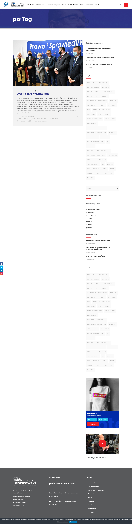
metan (89, 137)
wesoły (44, 121)
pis (42, 119)
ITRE (99, 114)
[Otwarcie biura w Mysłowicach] (48, 63)
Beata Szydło (102, 82)
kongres (112, 132)
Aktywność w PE (93, 487)
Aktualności (92, 483)
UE (103, 164)
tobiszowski (36, 121)
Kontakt (91, 512)
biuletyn (105, 87)
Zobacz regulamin (62, 522)
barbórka (90, 82)
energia (101, 105)
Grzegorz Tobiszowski (25, 116)
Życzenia (89, 228)
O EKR (90, 498)
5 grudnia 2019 (90, 259)
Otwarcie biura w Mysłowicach (33, 93)
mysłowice (36, 119)
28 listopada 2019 (90, 252)
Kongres (89, 218)
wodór (112, 168)
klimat (107, 114)
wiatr (105, 168)
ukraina (110, 164)
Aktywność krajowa (35, 91)
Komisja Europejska (94, 119)
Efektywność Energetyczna (97, 100)
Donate (92, 424)
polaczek (47, 119)
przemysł (90, 146)
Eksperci (91, 494)
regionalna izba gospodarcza (98, 150)
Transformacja (93, 164)
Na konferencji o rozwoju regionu (98, 240)
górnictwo (91, 114)
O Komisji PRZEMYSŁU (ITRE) (95, 256)
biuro (19, 119)
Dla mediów (92, 509)
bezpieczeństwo (93, 87)
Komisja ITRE (110, 119)
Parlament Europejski (95, 141)
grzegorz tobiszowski (101, 110)
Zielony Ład (108, 173)
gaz (88, 110)
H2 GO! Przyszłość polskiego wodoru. (99, 64)
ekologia (113, 100)
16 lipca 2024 (89, 53)
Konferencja (91, 123)
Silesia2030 (113, 155)
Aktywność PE (91, 212)
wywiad (89, 173)
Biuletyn (91, 501)
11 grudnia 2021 (21, 91)
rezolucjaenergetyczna (96, 155)
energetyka (91, 105)
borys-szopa (26, 119)
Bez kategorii (90, 215)
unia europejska (93, 168)
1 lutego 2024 (89, 67)
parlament (105, 137)
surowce (90, 159)
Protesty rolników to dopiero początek (100, 57)
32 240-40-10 (19, 505)
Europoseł (112, 105)
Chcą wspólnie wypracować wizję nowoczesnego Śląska (98, 248)
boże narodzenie (93, 91)
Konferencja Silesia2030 (96, 128)
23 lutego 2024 (90, 60)
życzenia (90, 177)
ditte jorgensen (102, 96)
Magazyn (89, 222)
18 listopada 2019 (90, 243)
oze (96, 137)
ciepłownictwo (108, 91)
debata (89, 96)
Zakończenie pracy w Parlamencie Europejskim (98, 49)
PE (108, 141)
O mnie (90, 505)
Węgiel (98, 173)
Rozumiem (73, 522)
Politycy (89, 225)
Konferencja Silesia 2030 (96, 132)
